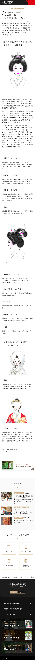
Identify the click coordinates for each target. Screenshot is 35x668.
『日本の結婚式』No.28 (12, 449)
